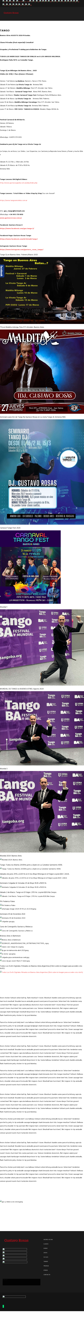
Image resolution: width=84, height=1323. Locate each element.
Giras (46, 1248)
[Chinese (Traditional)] (26, 1)
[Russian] (11, 5)
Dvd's (45, 1253)
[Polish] (77, 1)
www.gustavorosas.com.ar (11, 218)
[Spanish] (4, 1)
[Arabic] (7, 1)
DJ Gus (46, 1257)
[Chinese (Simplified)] (19, 1)
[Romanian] (7, 5)
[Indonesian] (68, 1)
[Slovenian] (17, 5)
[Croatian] (31, 1)
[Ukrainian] (30, 5)
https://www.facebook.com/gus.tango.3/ (17, 228)
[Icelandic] (66, 1)
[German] (50, 1)
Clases (46, 1244)
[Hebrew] (56, 1)
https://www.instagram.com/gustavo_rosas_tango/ (21, 249)
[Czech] (34, 1)
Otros (46, 1270)
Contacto (47, 1275)
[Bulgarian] (11, 1)
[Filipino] (40, 1)
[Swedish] (20, 5)
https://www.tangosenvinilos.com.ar (13, 200)
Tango (46, 1262)
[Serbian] (14, 5)
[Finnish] (43, 1)
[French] (46, 1)
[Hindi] (59, 1)
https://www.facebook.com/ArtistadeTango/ (19, 239)
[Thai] (23, 5)
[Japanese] (74, 1)
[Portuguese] (4, 5)
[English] (37, 1)
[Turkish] (26, 5)
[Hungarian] (63, 1)
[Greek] (53, 1)
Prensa (46, 1266)
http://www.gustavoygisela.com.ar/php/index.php (18, 183)
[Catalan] (14, 1)
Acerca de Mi (48, 1240)
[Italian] (71, 1)
